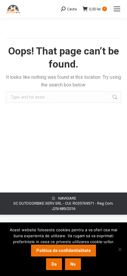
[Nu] (120, 249)
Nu (73, 264)
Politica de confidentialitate (63, 250)
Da (54, 264)
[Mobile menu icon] (117, 9)
